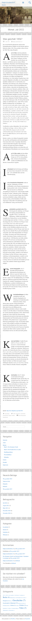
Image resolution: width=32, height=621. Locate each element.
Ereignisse (18, 413)
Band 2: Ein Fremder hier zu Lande (12, 449)
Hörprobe (5, 484)
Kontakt (5, 462)
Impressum (5, 465)
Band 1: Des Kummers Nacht (11, 447)
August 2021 (6, 505)
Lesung (17, 605)
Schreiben (5, 532)
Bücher (4, 445)
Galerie (4, 460)
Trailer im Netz (6, 481)
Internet (4, 529)
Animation (22, 595)
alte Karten (17, 595)
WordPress (13, 618)
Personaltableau (7, 454)
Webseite (5, 534)
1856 (14, 413)
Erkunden (6, 457)
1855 (4, 595)
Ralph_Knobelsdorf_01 (17, 41)
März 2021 (5, 508)
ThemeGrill (27, 618)
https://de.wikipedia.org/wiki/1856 (15, 410)
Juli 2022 (5, 503)
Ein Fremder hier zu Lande (21, 597)
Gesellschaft (5, 415)
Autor (4, 442)
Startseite (5, 440)
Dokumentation (13, 597)
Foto (11, 600)
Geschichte (7, 413)
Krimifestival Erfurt (22, 603)
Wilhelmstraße (6, 610)
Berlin (6, 597)
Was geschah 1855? (7, 489)
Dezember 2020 (6, 510)
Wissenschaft (12, 610)
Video (22, 608)
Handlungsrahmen (8, 452)
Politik (13, 415)
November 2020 (6, 513)
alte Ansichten (12, 595)
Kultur (10, 415)
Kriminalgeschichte (6, 605)
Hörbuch (5, 486)
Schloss (10, 608)
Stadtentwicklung (15, 608)
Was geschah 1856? (12, 39)
